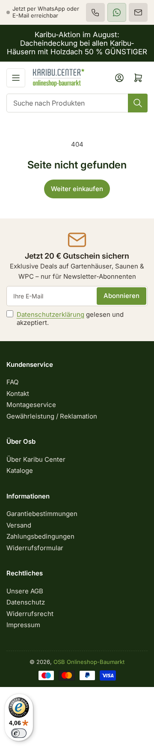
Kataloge (19, 470)
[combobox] (77, 103)
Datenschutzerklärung (50, 314)
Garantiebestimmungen (41, 514)
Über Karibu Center (35, 459)
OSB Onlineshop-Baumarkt (88, 661)
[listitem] (95, 12)
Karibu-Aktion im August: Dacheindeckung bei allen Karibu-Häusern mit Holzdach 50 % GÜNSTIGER (77, 43)
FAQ (12, 382)
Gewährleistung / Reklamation (51, 416)
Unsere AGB (24, 591)
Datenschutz (25, 602)
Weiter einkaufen (77, 189)
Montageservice (31, 405)
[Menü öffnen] (15, 77)
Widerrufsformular (34, 548)
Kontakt (17, 393)
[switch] (19, 733)
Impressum (23, 625)
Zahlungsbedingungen (40, 536)
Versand (18, 525)
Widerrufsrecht (29, 614)
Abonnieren (121, 296)
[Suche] (137, 103)
